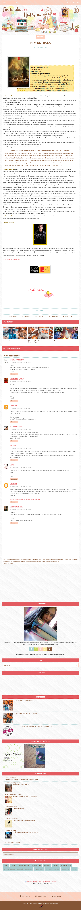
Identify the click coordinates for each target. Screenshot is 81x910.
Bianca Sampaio (16, 507)
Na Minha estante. (9, 869)
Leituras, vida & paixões (13, 783)
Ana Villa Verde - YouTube (13, 843)
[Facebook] (31, 649)
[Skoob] (49, 649)
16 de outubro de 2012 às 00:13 (21, 362)
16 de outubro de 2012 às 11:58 (21, 381)
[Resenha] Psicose (18, 808)
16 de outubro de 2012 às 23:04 (21, 448)
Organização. (39, 869)
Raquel (13, 446)
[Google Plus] (36, 649)
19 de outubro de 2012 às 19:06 (21, 509)
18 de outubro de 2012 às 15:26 (21, 486)
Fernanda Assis (17, 379)
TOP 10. (74, 869)
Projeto (56, 869)
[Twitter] (45, 649)
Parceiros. (49, 869)
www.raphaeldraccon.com (11, 259)
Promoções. (65, 869)
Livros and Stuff (10, 778)
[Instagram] (40, 649)
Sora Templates (54, 903)
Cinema (6, 865)
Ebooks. (55, 865)
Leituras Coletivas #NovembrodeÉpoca (25, 832)
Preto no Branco (17, 360)
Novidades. (28, 869)
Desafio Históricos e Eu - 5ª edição (24, 820)
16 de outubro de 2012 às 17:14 (21, 429)
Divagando (47, 865)
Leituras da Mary (10, 831)
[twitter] (74, 2)
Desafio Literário (24, 865)
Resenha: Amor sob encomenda (64, 341)
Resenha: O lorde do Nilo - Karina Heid (25, 796)
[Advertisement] (40, 584)
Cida (12, 465)
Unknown (13, 406)
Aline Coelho (16, 427)
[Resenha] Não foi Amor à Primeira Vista (36, 342)
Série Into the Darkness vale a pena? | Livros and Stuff (21, 779)
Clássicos (14, 865)
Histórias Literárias (11, 819)
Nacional (40, 37)
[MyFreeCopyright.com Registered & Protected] (41, 882)
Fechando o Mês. (66, 865)
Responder (14, 374)
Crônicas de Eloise (11, 807)
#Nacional (40, 311)
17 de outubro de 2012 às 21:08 (21, 467)
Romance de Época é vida (13, 795)
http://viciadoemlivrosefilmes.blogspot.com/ (25, 499)
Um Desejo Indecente (9, 341)
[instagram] (70, 2)
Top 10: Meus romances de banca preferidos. (33, 727)
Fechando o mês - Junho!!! (21, 784)
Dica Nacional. (36, 865)
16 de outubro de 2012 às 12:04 (21, 408)
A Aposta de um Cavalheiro (26, 714)
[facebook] (67, 2)
